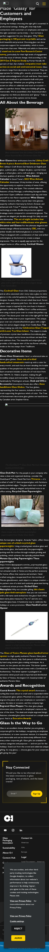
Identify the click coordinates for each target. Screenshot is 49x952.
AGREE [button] (18, 938)
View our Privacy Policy (20, 901)
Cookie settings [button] (17, 921)
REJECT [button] (18, 928)
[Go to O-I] (5, 4)
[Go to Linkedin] (21, 830)
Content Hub (9, 858)
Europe (24, 852)
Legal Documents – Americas (32, 862)
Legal (23, 857)
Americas (25, 843)
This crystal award (25, 691)
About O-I (8, 853)
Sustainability (9, 848)
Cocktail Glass (11, 291)
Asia (23, 847)
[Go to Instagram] (13, 830)
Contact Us (26, 838)
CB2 (34, 229)
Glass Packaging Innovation (8, 840)
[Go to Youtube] (5, 830)
